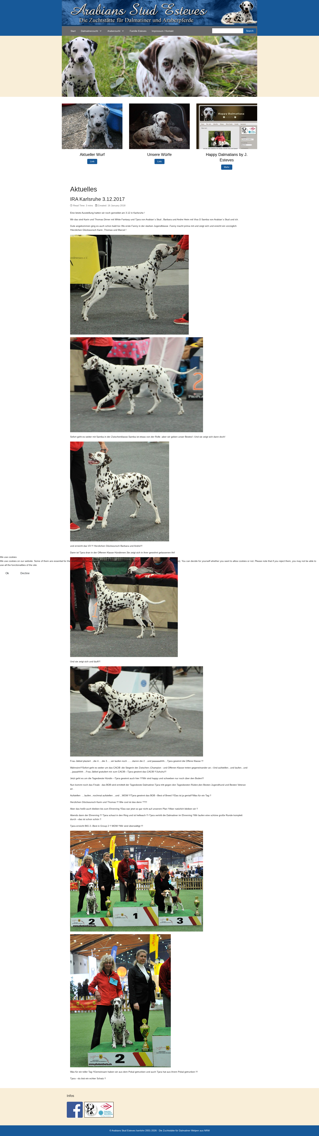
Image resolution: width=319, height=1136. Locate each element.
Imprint (169, 578)
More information (155, 578)
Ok (7, 573)
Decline (25, 573)
